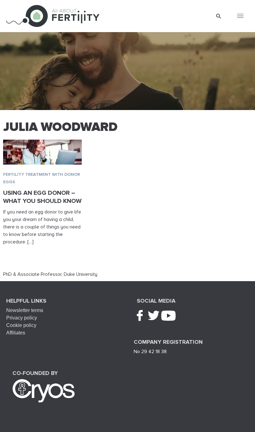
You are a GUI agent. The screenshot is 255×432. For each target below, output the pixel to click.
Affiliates (15, 332)
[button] (219, 16)
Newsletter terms (24, 310)
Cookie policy (21, 325)
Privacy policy (21, 317)
